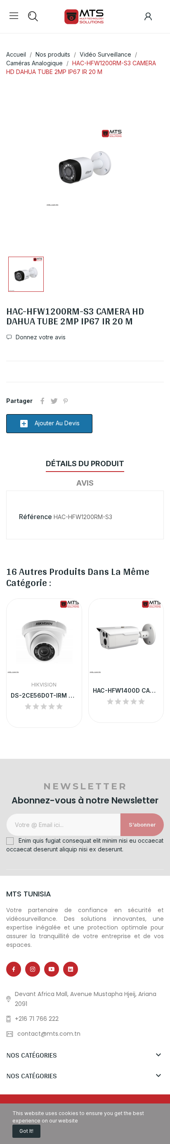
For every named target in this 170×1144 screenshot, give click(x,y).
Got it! (26, 1131)
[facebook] (13, 969)
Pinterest (65, 401)
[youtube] (51, 969)
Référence (35, 516)
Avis (85, 483)
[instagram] (32, 969)
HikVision (44, 684)
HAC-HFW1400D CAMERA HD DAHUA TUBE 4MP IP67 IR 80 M (126, 690)
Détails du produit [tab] (85, 463)
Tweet (54, 401)
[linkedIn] (70, 969)
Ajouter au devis (49, 424)
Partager (42, 401)
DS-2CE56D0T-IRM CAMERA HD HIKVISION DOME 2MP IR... (44, 695)
